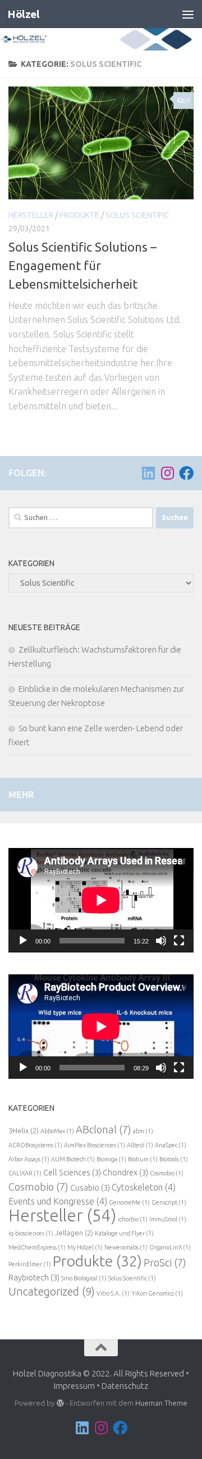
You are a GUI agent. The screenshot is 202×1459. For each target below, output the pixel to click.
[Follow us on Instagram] (167, 473)
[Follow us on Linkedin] (148, 473)
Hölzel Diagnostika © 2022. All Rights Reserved (98, 1373)
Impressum (74, 1385)
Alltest (140, 1145)
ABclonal (103, 1129)
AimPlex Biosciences (94, 1145)
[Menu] (188, 14)
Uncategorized (51, 1291)
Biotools (173, 1159)
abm (143, 1131)
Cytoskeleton (144, 1187)
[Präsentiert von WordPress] (59, 1403)
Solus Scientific (137, 215)
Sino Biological (84, 1278)
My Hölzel (85, 1247)
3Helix (23, 1130)
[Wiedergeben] (23, 940)
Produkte (79, 215)
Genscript (169, 1202)
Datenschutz (125, 1385)
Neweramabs (126, 1247)
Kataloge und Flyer (124, 1233)
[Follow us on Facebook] (186, 473)
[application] (101, 900)
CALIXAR (25, 1173)
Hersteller (30, 215)
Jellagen (74, 1233)
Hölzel (23, 14)
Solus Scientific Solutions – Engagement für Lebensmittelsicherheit (82, 265)
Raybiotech (33, 1277)
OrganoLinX (170, 1247)
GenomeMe (129, 1202)
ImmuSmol (167, 1219)
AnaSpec (170, 1145)
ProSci (165, 1262)
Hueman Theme (161, 1403)
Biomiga (111, 1159)
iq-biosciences (30, 1233)
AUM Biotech (73, 1159)
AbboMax (57, 1131)
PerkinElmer (29, 1264)
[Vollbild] (179, 940)
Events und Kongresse (57, 1201)
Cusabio (90, 1187)
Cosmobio (166, 1173)
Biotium (143, 1159)
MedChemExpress (37, 1247)
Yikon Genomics (157, 1293)
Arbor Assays (28, 1159)
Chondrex (125, 1172)
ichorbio (133, 1219)
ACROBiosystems (35, 1145)
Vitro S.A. (113, 1293)
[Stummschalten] (161, 940)
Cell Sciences (72, 1172)
